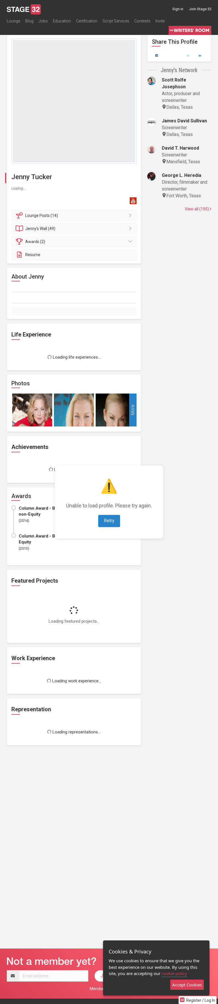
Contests (142, 21)
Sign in (177, 9)
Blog (29, 21)
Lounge (13, 21)
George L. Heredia (181, 175)
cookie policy (174, 973)
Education (62, 21)
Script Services (115, 21)
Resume (32, 254)
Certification (86, 21)
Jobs (43, 21)
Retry (109, 521)
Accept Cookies (187, 985)
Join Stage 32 (200, 9)
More (132, 410)
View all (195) (197, 209)
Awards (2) (35, 241)
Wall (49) (40, 228)
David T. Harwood (180, 148)
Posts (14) (41, 215)
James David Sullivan (184, 121)
